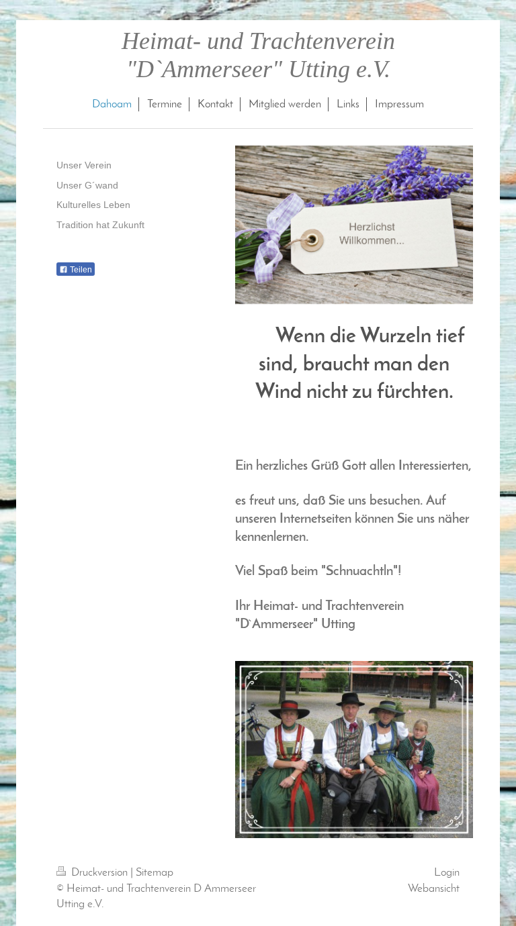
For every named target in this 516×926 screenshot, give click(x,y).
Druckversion (99, 872)
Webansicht (434, 888)
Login (447, 872)
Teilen (80, 269)
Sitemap (154, 872)
